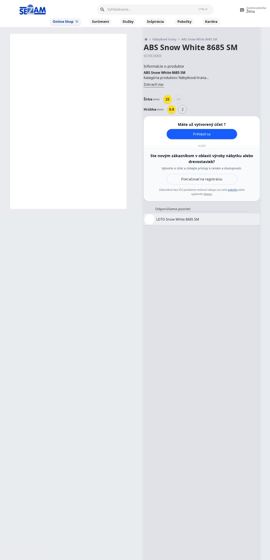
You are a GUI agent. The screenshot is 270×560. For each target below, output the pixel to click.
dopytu (208, 194)
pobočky (233, 190)
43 (178, 99)
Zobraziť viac (154, 84)
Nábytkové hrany (164, 39)
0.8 (171, 109)
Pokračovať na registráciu (201, 179)
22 (167, 99)
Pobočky (184, 21)
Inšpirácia (155, 21)
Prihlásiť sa (202, 134)
